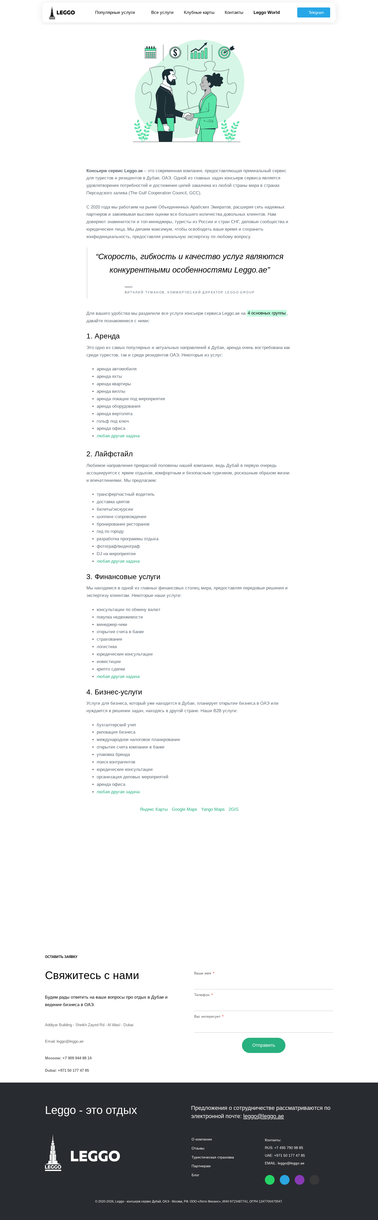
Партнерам (201, 1166)
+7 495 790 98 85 (288, 1148)
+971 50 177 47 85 (73, 1070)
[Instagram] (299, 1180)
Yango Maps (213, 809)
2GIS (233, 809)
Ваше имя (203, 973)
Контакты (234, 12)
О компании (202, 1139)
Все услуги (162, 12)
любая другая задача (118, 435)
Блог (195, 1175)
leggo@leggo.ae (70, 1041)
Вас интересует (207, 1016)
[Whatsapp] (270, 1180)
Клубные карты (199, 12)
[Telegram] (285, 1180)
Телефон (202, 995)
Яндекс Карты (154, 809)
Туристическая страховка (213, 1157)
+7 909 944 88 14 (77, 1058)
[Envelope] (314, 1180)
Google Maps (184, 809)
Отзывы (198, 1148)
